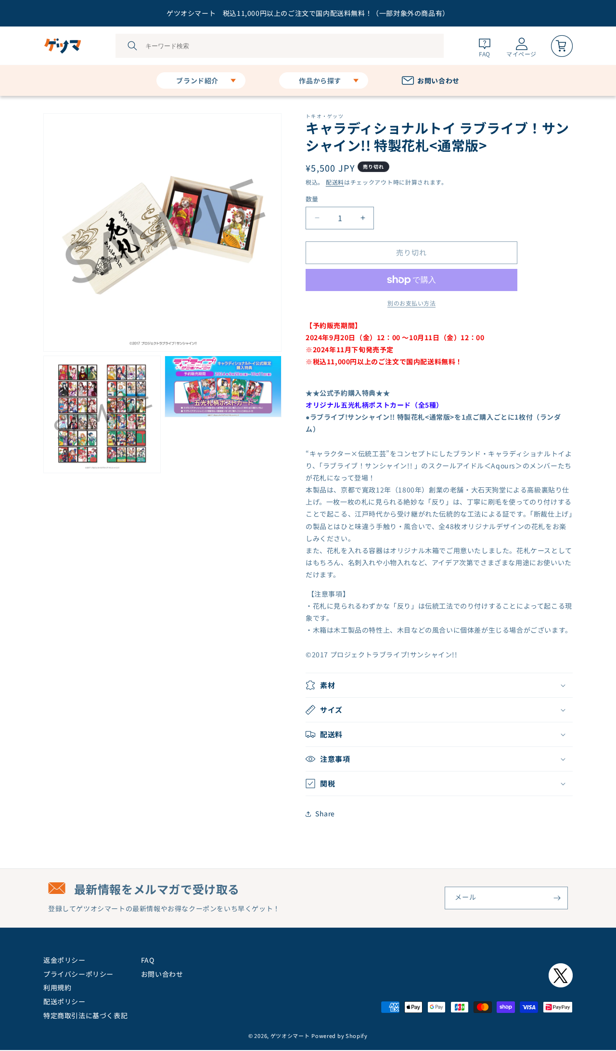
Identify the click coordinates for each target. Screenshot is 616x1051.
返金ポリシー (64, 960)
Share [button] (325, 813)
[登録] (556, 898)
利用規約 (57, 987)
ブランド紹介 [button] (197, 80)
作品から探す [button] (320, 80)
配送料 (335, 182)
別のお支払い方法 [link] (411, 303)
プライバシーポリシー (78, 974)
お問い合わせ (162, 974)
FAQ (147, 960)
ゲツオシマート (290, 1035)
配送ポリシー (64, 1001)
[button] (439, 685)
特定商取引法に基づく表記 (85, 1015)
